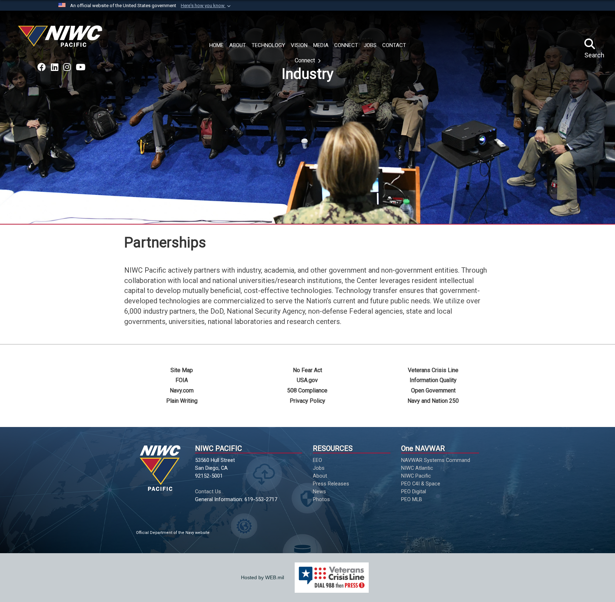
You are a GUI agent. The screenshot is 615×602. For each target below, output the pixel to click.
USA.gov (307, 380)
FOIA (181, 380)
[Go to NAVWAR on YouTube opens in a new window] (80, 67)
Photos (321, 499)
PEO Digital (413, 491)
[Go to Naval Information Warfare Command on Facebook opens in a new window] (41, 67)
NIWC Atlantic (417, 468)
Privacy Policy (307, 400)
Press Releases (331, 483)
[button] (206, 5)
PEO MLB (411, 499)
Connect (305, 60)
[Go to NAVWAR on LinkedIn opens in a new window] (54, 67)
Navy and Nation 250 (433, 400)
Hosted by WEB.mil (262, 577)
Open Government (433, 390)
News (319, 491)
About (320, 476)
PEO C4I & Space (420, 483)
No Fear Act (307, 370)
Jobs (319, 468)
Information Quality (433, 380)
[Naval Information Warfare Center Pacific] (61, 39)
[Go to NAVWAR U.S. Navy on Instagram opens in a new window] (67, 67)
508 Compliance (307, 390)
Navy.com (182, 390)
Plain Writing (182, 400)
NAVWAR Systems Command (435, 460)
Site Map (181, 370)
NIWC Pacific (416, 476)
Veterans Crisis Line (433, 370)
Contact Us (208, 491)
